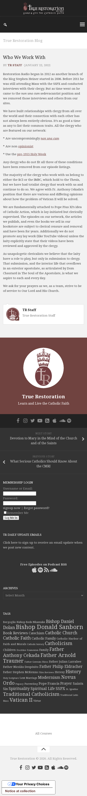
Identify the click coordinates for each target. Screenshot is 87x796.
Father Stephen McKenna (20, 672)
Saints (78, 683)
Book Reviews (15, 633)
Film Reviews (46, 672)
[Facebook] (18, 420)
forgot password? (36, 508)
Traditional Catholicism (31, 694)
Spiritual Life (43, 688)
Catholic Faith (17, 638)
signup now (11, 508)
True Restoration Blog (22, 40)
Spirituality (19, 688)
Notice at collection (20, 791)
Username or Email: (18, 488)
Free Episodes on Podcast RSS (43, 564)
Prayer (66, 683)
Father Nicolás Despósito (20, 667)
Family (44, 649)
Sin (5, 689)
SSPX (60, 688)
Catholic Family (44, 638)
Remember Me (18, 513)
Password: (10, 498)
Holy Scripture (11, 678)
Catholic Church (61, 632)
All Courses (43, 733)
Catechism (36, 633)
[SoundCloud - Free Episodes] (61, 420)
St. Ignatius (72, 689)
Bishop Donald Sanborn (49, 627)
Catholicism (58, 643)
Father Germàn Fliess (36, 661)
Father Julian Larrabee (65, 661)
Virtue (37, 700)
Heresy (60, 672)
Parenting (31, 683)
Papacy (19, 683)
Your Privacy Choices (32, 784)
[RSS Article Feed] (47, 420)
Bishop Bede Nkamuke (31, 622)
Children (9, 649)
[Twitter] (32, 420)
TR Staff (15, 65)
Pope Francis (49, 683)
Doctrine (21, 650)
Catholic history (35, 644)
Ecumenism (32, 650)
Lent (22, 677)
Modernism (49, 677)
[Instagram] (25, 420)
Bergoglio (9, 622)
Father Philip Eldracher (61, 666)
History (73, 671)
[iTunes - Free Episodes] (54, 420)
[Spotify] (69, 420)
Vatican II (21, 700)
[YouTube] (39, 420)
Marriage (31, 678)
